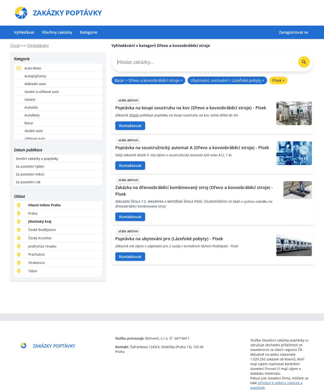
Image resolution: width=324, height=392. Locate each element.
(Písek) (134, 115)
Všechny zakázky (57, 32)
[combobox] (203, 62)
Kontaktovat (130, 125)
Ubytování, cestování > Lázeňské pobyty (227, 80)
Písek (278, 80)
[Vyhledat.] (304, 62)
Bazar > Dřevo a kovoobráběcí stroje (148, 80)
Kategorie (88, 32)
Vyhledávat (24, 32)
